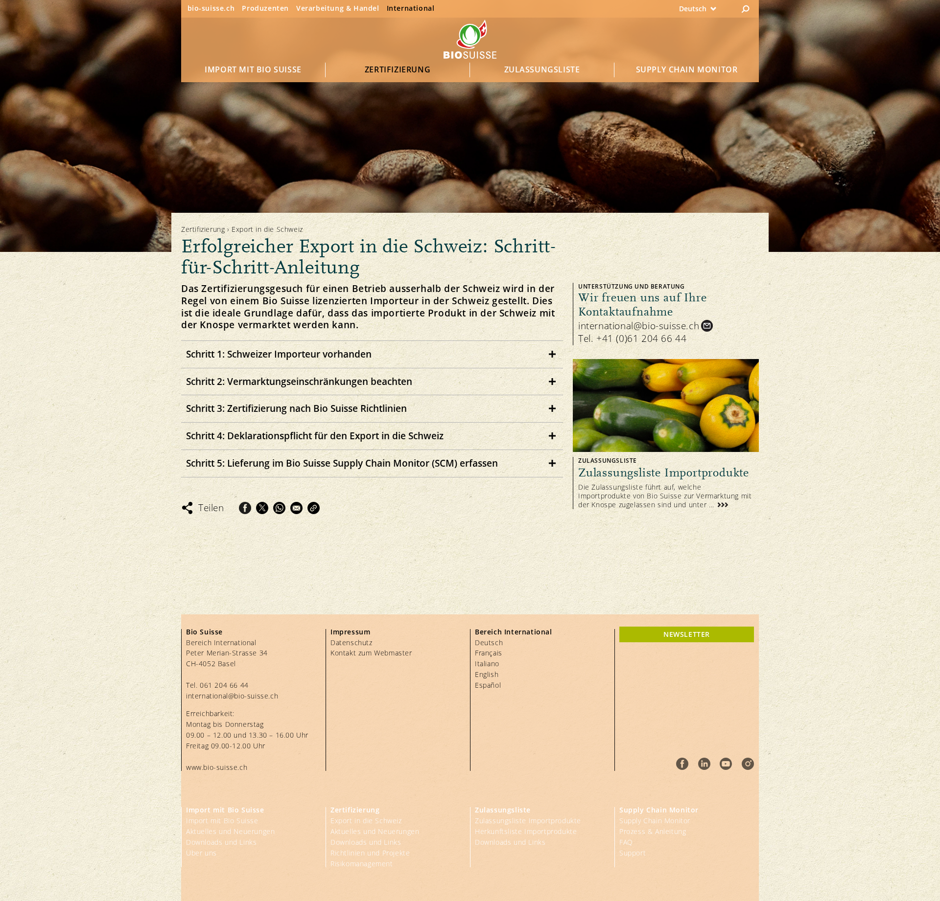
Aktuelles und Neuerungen (230, 831)
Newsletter (686, 634)
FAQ (626, 842)
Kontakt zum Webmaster (371, 652)
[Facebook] (245, 508)
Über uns (201, 852)
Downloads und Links (221, 842)
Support (632, 852)
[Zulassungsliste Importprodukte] (666, 434)
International (411, 8)
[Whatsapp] (279, 508)
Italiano (487, 663)
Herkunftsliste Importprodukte (526, 831)
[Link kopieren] (313, 508)
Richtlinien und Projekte (370, 852)
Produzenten (265, 8)
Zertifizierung (397, 69)
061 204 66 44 (224, 685)
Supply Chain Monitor (687, 69)
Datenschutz (351, 642)
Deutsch (489, 642)
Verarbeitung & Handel (337, 8)
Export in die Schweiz (366, 820)
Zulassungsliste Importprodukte (528, 820)
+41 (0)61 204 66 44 (641, 338)
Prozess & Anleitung (652, 831)
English (486, 674)
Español (488, 685)
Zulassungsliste (542, 69)
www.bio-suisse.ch (216, 767)
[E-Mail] (296, 508)
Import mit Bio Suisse (253, 69)
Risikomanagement (361, 863)
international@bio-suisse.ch (638, 325)
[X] (262, 508)
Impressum (350, 631)
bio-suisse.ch (211, 8)
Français (488, 652)
